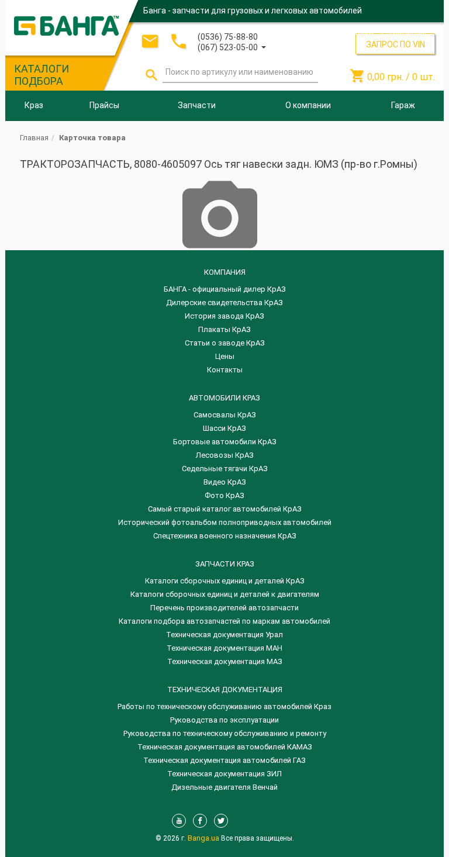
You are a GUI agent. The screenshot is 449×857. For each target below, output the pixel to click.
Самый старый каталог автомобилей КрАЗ (225, 508)
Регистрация (404, 31)
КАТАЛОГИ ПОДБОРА (41, 75)
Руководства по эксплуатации (224, 720)
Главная (34, 137)
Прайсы (104, 105)
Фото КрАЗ (224, 495)
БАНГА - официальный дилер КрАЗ (225, 289)
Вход (364, 31)
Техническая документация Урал (224, 634)
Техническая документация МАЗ (224, 661)
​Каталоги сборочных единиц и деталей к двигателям (224, 594)
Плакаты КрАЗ (224, 329)
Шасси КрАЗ (224, 428)
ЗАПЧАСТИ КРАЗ (224, 563)
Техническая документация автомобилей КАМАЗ (224, 746)
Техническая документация (224, 689)
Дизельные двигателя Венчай (224, 787)
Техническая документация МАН (224, 648)
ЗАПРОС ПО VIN (395, 44)
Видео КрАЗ (224, 482)
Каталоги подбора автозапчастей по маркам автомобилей (224, 621)
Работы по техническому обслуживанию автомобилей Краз (224, 706)
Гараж (403, 105)
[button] (232, 46)
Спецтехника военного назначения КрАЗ (224, 535)
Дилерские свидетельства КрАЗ (224, 302)
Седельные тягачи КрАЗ (225, 468)
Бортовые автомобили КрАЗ (225, 441)
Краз (34, 105)
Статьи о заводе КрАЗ (225, 342)
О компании (308, 105)
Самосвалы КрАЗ (225, 414)
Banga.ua (204, 838)
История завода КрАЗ (224, 316)
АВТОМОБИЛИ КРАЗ (224, 397)
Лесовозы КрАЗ (225, 455)
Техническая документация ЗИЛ (224, 773)
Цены (224, 356)
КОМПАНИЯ (225, 272)
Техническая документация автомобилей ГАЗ (224, 760)
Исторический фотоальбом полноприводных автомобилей (224, 522)
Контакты (225, 369)
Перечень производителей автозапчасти (224, 607)
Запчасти (197, 105)
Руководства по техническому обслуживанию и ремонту (224, 733)
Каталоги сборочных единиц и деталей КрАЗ (225, 580)
